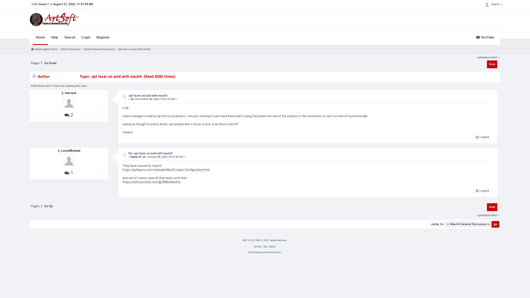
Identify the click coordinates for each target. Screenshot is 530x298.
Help (54, 37)
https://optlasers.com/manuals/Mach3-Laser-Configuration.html (166, 169)
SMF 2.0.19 (248, 240)
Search (69, 37)
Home (40, 37)
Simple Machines (278, 240)
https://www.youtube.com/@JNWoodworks (152, 182)
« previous (483, 57)
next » (495, 57)
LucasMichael (70, 150)
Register (103, 37)
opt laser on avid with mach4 (148, 95)
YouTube (487, 37)
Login (86, 37)
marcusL (71, 93)
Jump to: (437, 224)
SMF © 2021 (262, 240)
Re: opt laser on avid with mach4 (150, 153)
